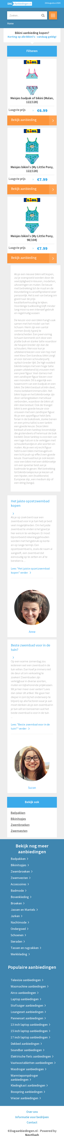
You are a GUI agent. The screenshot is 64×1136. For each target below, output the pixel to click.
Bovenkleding (20, 897)
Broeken (16, 903)
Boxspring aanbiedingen (26, 1092)
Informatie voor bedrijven (32, 1117)
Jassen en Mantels (23, 910)
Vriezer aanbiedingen (24, 1098)
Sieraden (16, 941)
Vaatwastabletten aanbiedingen (32, 1063)
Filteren (32, 51)
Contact (32, 1122)
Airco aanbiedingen (23, 993)
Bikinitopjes (18, 819)
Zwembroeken (20, 825)
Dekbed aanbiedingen (25, 1044)
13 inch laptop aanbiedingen (29, 1024)
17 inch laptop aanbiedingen (29, 1037)
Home (10, 23)
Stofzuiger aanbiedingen (27, 1005)
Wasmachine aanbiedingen (28, 986)
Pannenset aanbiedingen (27, 1018)
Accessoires (18, 884)
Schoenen (17, 935)
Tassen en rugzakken (25, 948)
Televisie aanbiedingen (26, 980)
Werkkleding (19, 954)
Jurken (15, 916)
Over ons (32, 1112)
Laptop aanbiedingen (25, 999)
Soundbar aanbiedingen (26, 1050)
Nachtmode (18, 922)
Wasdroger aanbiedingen (27, 1069)
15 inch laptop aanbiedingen (29, 1031)
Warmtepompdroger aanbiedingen (24, 1077)
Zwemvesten (19, 831)
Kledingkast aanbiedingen (28, 1085)
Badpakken (18, 813)
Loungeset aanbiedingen (27, 1012)
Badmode (17, 890)
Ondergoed (18, 929)
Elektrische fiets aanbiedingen (31, 1056)
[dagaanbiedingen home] (18, 4)
